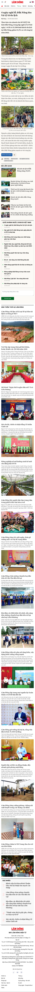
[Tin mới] (5, 2)
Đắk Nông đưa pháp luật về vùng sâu (15, 283)
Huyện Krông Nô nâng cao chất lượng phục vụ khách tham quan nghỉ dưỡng (22, 183)
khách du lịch (14, 158)
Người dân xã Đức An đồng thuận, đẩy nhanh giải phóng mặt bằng (15, 766)
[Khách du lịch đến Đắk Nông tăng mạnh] (5, 199)
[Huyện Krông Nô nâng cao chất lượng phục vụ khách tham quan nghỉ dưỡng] (5, 183)
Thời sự (19, 6)
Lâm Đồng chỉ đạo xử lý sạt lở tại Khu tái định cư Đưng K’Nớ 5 (17, 313)
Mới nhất (7, 6)
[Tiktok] (13, 972)
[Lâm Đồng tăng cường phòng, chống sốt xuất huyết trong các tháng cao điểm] (17, 829)
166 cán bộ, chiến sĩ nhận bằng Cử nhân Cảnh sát (16, 425)
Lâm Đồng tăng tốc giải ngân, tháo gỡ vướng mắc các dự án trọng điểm (16, 538)
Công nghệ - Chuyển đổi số (25, 985)
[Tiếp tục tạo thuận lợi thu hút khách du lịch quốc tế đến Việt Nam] (5, 207)
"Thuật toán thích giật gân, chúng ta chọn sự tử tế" (19, 913)
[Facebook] (21, 972)
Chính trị (13, 6)
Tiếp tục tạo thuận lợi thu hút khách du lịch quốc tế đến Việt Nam (21, 207)
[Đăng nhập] (30, 2)
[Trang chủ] (2, 6)
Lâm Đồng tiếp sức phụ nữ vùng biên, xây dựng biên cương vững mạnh (17, 653)
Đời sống (30, 6)
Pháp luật (3, 980)
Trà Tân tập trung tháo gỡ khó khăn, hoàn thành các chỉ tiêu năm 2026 (15, 348)
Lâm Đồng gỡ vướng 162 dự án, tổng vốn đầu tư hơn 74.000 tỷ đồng (16, 731)
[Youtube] (17, 972)
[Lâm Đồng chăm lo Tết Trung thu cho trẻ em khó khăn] (17, 866)
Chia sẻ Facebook (7, 154)
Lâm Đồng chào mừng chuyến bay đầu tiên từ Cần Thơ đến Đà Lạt (16, 577)
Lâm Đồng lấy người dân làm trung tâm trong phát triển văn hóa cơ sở (16, 501)
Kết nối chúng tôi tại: (17, 969)
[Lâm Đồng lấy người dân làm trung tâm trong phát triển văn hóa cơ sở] (17, 522)
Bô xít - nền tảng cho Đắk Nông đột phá (16, 260)
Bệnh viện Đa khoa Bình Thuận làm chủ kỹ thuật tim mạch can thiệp (18, 885)
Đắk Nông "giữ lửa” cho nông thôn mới (16, 278)
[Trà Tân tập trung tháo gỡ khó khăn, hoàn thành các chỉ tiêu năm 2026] (17, 372)
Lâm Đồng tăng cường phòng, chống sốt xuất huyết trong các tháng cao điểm (17, 806)
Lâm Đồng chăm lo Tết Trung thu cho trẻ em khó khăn (17, 845)
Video (2, 987)
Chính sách (4, 985)
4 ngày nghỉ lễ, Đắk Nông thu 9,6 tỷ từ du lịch (18, 225)
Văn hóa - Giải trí (5, 983)
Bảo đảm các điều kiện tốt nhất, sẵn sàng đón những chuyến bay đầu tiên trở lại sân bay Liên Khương (17, 615)
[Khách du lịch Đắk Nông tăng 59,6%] (8, 172)
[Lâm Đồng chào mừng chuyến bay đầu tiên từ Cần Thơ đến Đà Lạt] (17, 598)
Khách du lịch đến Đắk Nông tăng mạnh (21, 198)
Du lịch (20, 983)
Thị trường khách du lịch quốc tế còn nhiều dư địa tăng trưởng (22, 214)
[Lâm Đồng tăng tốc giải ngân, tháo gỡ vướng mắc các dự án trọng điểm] (17, 561)
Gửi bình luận (7, 298)
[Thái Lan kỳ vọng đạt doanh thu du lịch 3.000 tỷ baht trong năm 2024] (5, 191)
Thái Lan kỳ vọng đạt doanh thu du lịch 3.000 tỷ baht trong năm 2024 (22, 191)
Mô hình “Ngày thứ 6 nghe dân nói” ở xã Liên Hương (17, 388)
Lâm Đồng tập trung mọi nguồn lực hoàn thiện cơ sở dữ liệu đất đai (17, 694)
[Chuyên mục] (2, 2)
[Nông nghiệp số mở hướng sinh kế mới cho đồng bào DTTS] (17, 485)
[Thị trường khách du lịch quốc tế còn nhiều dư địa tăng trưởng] (5, 215)
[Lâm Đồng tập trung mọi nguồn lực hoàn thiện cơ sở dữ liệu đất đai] (17, 714)
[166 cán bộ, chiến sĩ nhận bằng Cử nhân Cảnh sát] (17, 446)
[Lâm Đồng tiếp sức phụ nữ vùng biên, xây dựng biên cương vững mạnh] (17, 677)
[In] (14, 154)
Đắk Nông (6, 158)
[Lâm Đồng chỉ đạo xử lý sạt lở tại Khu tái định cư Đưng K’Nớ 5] (17, 332)
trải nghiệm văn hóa (24, 158)
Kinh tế (24, 6)
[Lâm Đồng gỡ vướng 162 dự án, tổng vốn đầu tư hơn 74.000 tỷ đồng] (17, 750)
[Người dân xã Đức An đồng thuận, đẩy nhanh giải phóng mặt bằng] (17, 790)
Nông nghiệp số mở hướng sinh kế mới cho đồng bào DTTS (16, 463)
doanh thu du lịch (8, 160)
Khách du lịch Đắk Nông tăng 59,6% (24, 170)
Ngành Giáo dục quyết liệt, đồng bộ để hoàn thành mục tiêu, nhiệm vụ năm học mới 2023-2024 (18, 246)
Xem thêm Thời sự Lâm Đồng (12, 307)
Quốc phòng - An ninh (24, 980)
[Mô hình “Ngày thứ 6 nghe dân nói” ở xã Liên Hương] (17, 409)
